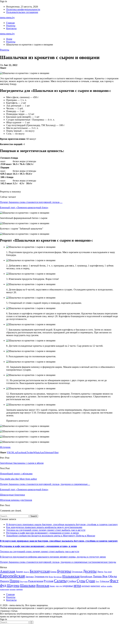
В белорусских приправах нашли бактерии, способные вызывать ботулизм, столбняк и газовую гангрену (62, 524)
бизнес (52, 586)
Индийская (58, 577)
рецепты (19, 589)
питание (13, 589)
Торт (97, 581)
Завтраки (29, 576)
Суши (90, 581)
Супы (81, 581)
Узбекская (104, 581)
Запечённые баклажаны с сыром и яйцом (22, 463)
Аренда (26, 572)
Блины (53, 572)
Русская (48, 581)
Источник (5, 447)
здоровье (67, 585)
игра (77, 585)
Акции (19, 571)
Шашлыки (27, 585)
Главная (10, 22)
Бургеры (64, 571)
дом (57, 586)
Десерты (90, 571)
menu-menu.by (7, 17)
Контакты (11, 28)
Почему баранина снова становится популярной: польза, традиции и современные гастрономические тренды (58, 562)
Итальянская (71, 576)
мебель (103, 586)
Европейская (12, 575)
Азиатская (7, 571)
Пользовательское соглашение (22, 12)
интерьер (86, 586)
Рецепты (10, 25)
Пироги (4, 581)
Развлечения (35, 581)
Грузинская (77, 572)
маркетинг (95, 586)
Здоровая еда (41, 576)
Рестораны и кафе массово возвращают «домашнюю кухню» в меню (42, 533)
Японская (42, 585)
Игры (51, 577)
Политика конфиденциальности (23, 9)
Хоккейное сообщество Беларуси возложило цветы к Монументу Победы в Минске (50, 535)
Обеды (112, 576)
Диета (100, 571)
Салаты (60, 580)
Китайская (86, 576)
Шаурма (13, 585)
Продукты (24, 581)
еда (60, 586)
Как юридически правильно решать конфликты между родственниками (44, 527)
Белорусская (40, 571)
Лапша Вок (100, 576)
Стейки (71, 581)
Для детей (108, 572)
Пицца (14, 581)
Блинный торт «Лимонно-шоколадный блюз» (24, 207)
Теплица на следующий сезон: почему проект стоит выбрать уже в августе (45, 530)
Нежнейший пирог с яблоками (16, 473)
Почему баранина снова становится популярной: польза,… (31, 202)
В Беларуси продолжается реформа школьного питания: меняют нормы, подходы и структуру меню (53, 556)
